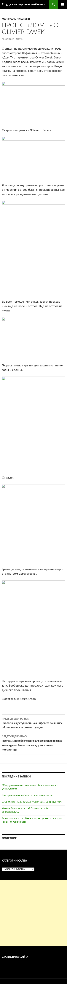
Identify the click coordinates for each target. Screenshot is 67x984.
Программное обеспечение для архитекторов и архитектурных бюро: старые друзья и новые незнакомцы (32, 743)
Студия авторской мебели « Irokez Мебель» (25, 4)
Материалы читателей (16, 19)
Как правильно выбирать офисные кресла (27, 795)
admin (19, 39)
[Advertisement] (33, 913)
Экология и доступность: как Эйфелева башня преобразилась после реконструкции (32, 723)
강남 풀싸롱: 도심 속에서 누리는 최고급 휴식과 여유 (32, 802)
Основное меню (62, 4)
